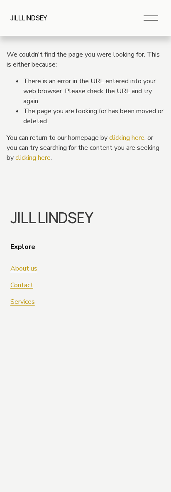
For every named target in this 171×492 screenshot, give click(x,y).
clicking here (126, 137)
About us (23, 268)
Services (22, 301)
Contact (21, 285)
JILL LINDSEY (28, 17)
